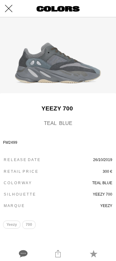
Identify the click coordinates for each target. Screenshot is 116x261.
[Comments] (22, 253)
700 (29, 224)
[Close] (8, 8)
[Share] (57, 253)
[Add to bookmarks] (93, 253)
